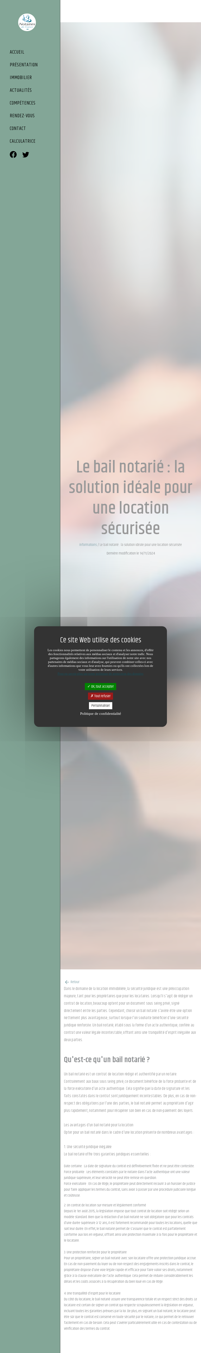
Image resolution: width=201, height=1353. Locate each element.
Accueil (17, 52)
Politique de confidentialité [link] (100, 714)
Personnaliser (100, 706)
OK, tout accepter (102, 686)
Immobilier (21, 78)
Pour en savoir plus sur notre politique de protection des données (100, 673)
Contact (18, 129)
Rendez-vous (22, 116)
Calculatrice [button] (23, 141)
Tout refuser (102, 696)
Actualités (21, 90)
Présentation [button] (24, 65)
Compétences (23, 103)
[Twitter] (25, 155)
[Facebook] (13, 155)
